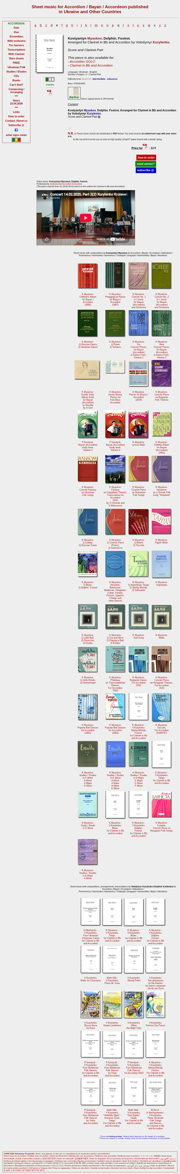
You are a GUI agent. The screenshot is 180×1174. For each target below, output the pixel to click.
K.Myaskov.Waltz (162, 636)
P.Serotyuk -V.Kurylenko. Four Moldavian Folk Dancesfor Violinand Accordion (90, 1116)
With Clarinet (16, 53)
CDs (16, 75)
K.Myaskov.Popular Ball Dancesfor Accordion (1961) (88, 729)
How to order (16, 116)
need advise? (146, 163)
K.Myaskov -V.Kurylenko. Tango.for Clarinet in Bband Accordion (161, 777)
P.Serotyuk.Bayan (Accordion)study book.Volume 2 (87, 446)
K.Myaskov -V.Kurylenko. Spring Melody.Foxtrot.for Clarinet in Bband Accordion (138, 731)
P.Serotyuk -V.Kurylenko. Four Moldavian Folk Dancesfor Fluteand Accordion (112, 1069)
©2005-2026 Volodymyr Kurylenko (19, 1154)
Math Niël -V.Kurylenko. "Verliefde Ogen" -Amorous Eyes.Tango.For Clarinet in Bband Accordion (112, 1118)
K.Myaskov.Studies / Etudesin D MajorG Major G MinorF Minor (138, 779)
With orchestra (16, 40)
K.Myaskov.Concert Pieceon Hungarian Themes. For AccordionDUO (161, 682)
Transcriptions (16, 49)
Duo (16, 32)
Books (16, 80)
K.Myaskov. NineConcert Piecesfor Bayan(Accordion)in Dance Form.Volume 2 (161, 349)
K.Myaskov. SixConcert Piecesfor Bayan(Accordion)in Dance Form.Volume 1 (138, 349)
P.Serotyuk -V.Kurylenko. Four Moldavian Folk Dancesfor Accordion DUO (133, 1067)
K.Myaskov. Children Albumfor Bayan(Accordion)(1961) (161, 447)
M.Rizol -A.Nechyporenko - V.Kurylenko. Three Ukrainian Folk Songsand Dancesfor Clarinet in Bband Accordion (155, 1119)
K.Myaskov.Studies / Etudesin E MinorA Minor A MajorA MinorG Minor (115, 780)
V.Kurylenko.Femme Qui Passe (155, 1024)
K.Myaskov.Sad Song (139, 636)
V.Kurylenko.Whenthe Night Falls (134, 1025)
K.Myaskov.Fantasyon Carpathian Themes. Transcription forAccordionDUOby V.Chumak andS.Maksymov (115, 496)
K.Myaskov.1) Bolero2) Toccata (139, 543)
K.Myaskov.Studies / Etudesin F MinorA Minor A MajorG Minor (87, 779)
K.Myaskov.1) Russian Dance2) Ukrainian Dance (88, 344)
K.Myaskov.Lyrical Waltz (138, 443)
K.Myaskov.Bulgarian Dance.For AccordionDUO (138, 681)
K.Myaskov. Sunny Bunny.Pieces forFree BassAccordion (115, 397)
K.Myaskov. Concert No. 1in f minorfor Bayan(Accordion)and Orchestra (138, 301)
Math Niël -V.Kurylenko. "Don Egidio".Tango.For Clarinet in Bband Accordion (134, 1116)
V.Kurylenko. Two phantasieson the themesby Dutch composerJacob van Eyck (155, 983)
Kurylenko (161, 42)
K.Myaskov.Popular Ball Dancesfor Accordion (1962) (115, 729)
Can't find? (16, 84)
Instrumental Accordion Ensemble (66, 184)
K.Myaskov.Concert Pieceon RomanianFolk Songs (138, 491)
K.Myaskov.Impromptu (162, 583)
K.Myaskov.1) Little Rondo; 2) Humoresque (88, 680)
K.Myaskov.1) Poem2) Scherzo (115, 344)
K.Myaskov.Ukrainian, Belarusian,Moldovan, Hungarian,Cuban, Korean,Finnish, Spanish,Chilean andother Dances (115, 591)
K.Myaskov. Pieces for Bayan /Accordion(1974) (138, 396)
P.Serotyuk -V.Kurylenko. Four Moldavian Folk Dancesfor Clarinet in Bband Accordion (90, 1069)
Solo (16, 27)
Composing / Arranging (16, 91)
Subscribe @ (16, 125)
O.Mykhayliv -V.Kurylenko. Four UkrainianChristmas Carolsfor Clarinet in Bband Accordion (90, 937)
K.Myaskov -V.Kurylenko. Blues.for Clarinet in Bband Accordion (115, 828)
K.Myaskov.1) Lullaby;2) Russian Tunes (88, 543)
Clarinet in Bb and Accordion (91, 65)
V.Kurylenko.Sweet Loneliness (112, 1024)
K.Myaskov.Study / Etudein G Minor (88, 825)
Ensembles (16, 36)
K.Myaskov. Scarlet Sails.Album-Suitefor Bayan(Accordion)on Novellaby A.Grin (88, 400)
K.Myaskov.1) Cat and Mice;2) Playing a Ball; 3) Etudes (115, 639)
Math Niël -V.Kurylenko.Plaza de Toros (112, 980)
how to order (146, 157)
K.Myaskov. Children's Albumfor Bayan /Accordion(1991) (87, 299)
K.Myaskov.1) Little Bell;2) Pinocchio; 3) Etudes (88, 639)
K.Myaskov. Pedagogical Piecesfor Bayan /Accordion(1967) (115, 299)
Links (16, 111)
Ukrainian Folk (16, 67)
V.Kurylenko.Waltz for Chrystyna (91, 979)
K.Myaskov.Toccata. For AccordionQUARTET (162, 729)
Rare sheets (16, 58)
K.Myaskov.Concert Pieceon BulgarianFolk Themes (162, 396)
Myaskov (94, 38)
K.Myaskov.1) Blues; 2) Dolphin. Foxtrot (87, 585)
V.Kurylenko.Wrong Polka (133, 979)
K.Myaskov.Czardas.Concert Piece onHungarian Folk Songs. (161, 826)
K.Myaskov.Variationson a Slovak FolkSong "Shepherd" (161, 491)
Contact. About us (16, 120)
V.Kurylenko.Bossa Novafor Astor (90, 1025)
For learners (16, 45)
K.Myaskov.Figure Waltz (161, 541)
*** (16, 96)
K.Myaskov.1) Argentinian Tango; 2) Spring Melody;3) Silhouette (138, 586)
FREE (16, 62)
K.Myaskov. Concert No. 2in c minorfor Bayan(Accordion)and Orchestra (162, 301)
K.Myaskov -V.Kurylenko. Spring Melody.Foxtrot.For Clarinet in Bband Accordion (155, 1069)
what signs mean (16, 134)
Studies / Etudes (16, 71)
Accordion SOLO (82, 61)
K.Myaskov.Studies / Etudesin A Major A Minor (87, 874)
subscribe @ (146, 170)
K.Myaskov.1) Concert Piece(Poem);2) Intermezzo (115, 544)
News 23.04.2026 (16, 102)
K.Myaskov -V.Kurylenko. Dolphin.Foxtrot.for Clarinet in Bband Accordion (138, 829)
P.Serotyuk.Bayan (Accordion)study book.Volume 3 (115, 446)
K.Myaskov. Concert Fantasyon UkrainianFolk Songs (87, 491)
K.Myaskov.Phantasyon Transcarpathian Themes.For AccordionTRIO (115, 684)
